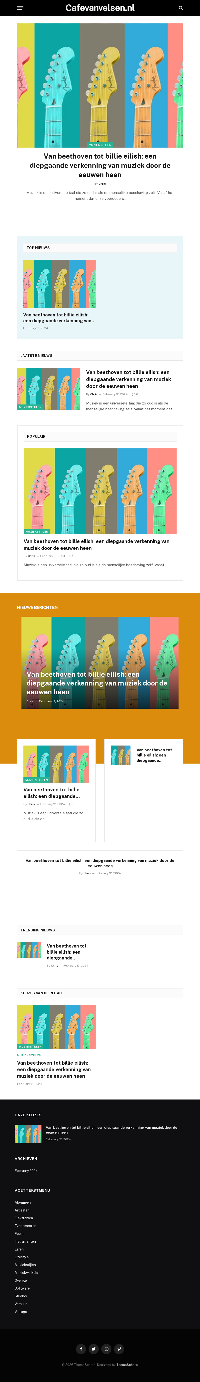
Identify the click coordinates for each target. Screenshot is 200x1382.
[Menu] (20, 7)
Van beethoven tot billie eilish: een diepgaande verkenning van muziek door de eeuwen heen (100, 165)
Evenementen (25, 1226)
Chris (102, 183)
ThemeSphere (127, 1365)
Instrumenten (25, 1241)
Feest (19, 1234)
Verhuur (21, 1304)
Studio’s (21, 1296)
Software (22, 1288)
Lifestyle (22, 1257)
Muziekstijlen (100, 144)
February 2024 (26, 1171)
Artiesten (22, 1210)
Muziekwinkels (26, 1273)
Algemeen (23, 1202)
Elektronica (24, 1218)
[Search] (180, 7)
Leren (19, 1249)
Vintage (21, 1312)
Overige (21, 1280)
